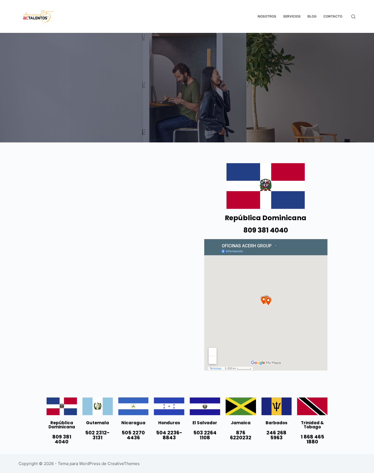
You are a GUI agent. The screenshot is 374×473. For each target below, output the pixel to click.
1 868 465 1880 (312, 439)
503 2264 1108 (205, 435)
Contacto (332, 16)
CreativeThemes (124, 463)
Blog (312, 16)
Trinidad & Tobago (312, 425)
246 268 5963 (276, 435)
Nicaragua (133, 423)
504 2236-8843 (169, 435)
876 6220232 (240, 435)
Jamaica (241, 423)
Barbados (276, 423)
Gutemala (97, 423)
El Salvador (204, 423)
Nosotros (267, 16)
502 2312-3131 (97, 435)
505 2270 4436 (133, 435)
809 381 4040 (265, 230)
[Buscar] (353, 17)
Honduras (169, 423)
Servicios (292, 16)
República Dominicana (61, 425)
